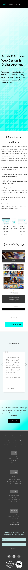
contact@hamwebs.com (14, 524)
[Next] (25, 364)
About (14, 453)
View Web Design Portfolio (14, 324)
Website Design (14, 476)
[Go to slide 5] (16, 317)
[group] (14, 284)
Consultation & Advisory (14, 483)
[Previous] (2, 364)
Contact (14, 511)
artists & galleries (14, 495)
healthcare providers (14, 503)
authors (14, 497)
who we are (14, 456)
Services (14, 472)
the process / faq (14, 458)
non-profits (14, 501)
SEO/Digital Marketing (14, 480)
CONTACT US (14, 421)
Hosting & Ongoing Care (14, 481)
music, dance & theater (14, 499)
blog (14, 464)
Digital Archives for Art (14, 478)
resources (14, 462)
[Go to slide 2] (11, 317)
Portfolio (14, 491)
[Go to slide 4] (14, 317)
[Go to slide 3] (13, 317)
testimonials (14, 460)
